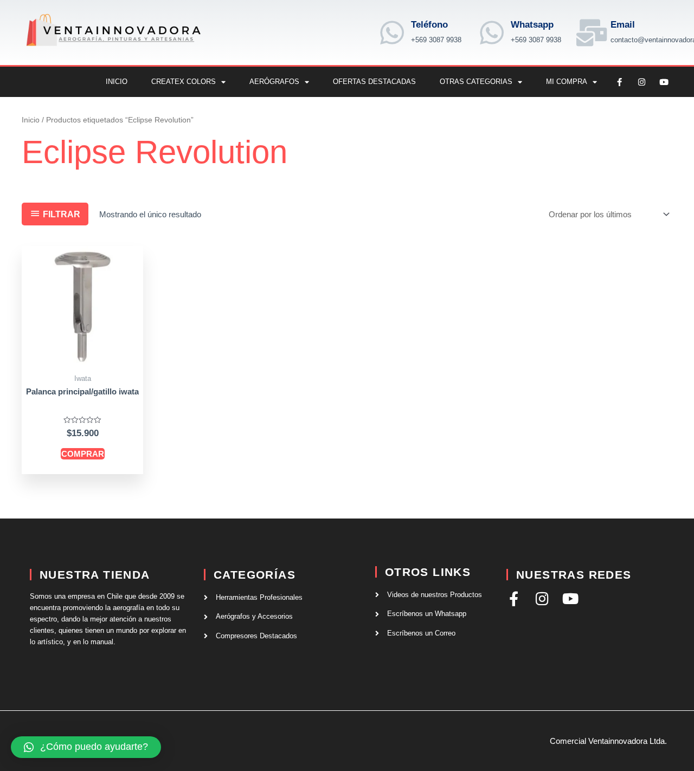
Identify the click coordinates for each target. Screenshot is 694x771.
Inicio (116, 81)
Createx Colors (183, 81)
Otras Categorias (476, 81)
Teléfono (429, 25)
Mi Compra (566, 81)
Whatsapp (532, 25)
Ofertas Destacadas (374, 81)
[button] (86, 747)
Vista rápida (83, 358)
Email (623, 25)
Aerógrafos (274, 81)
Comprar (82, 453)
